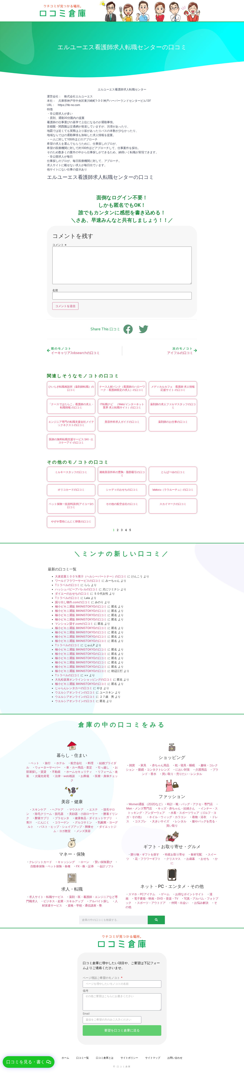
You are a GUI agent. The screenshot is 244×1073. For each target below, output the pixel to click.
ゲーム (165, 894)
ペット (35, 763)
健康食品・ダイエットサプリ (93, 818)
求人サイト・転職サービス (46, 897)
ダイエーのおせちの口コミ (72, 593)
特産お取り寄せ (175, 854)
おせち (205, 858)
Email (86, 1013)
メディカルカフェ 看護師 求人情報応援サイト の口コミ (173, 388)
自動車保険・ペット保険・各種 (50, 866)
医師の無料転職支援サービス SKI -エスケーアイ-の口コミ (71, 441)
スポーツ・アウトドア (151, 903)
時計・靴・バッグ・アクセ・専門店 (190, 804)
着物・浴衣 (199, 817)
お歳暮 (190, 858)
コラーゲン (62, 822)
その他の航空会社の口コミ (122, 504)
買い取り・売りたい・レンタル (182, 774)
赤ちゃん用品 (160, 765)
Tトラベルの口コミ (67, 585)
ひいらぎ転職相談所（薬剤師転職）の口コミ (71, 388)
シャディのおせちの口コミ (122, 489)
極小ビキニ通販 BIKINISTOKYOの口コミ (81, 606)
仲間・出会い (179, 903)
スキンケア (39, 809)
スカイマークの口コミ (173, 504)
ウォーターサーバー (48, 767)
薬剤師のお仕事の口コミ (173, 421)
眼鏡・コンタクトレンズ (154, 769)
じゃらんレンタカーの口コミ (73, 688)
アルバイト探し (99, 901)
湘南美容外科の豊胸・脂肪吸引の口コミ (122, 474)
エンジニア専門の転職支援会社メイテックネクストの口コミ (71, 423)
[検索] (156, 920)
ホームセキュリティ (79, 771)
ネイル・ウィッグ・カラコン (167, 817)
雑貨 (132, 765)
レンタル (180, 821)
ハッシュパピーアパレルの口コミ (76, 589)
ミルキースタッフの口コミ (71, 472)
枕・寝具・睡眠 (185, 765)
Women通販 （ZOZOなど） (146, 804)
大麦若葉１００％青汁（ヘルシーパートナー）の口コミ (90, 576)
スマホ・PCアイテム (141, 894)
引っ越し (103, 767)
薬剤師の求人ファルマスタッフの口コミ (173, 406)
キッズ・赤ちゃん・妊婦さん (176, 808)
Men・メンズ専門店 (139, 808)
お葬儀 (85, 776)
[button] (28, 1062)
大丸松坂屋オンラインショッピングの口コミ (83, 679)
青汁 (29, 822)
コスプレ (140, 821)
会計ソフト (106, 866)
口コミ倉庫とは (104, 1057)
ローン (85, 862)
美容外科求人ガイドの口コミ (122, 421)
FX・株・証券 (85, 866)
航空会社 (76, 763)
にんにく (43, 822)
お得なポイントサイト (189, 894)
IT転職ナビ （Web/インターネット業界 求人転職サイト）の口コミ (122, 406)
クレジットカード (40, 862)
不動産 (56, 771)
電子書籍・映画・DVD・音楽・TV (156, 898)
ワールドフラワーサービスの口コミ (78, 580)
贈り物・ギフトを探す (145, 854)
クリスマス (173, 858)
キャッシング (66, 862)
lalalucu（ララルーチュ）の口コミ (173, 489)
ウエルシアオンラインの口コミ (75, 692)
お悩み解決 (201, 903)
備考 (85, 990)
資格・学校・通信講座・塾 (85, 905)
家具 (143, 765)
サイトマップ (152, 1057)
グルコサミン (83, 822)
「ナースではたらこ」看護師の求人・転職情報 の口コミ (71, 406)
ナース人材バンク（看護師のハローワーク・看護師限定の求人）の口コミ (122, 388)
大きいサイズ (160, 821)
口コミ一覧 (82, 1057)
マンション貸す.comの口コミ (74, 623)
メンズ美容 (83, 831)
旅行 (48, 763)
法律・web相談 (65, 776)
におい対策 (182, 769)
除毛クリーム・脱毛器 (49, 814)
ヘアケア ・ (60, 809)
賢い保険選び (103, 862)
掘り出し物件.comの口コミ (72, 602)
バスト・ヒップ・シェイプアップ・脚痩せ (66, 826)
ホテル (60, 763)
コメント (59, 244)
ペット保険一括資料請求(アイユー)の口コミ (71, 505)
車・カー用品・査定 (79, 767)
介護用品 (201, 769)
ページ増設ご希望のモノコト (102, 978)
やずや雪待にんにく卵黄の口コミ (71, 521)
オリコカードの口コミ (71, 489)
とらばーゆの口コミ (173, 472)
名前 (55, 290)
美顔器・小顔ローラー (83, 814)
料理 (90, 763)
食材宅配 (196, 854)
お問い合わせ (174, 1057)
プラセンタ (62, 818)
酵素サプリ (42, 818)
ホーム (65, 1057)
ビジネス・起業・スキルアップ (63, 901)
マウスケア (76, 809)
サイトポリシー (129, 1057)
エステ (93, 809)
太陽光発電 (42, 776)
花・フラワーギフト (148, 858)
